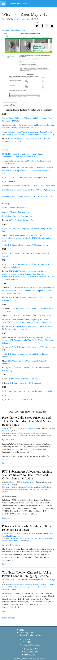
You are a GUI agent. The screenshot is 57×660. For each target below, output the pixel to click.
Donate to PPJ (29, 654)
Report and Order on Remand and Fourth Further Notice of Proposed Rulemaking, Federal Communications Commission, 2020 (27, 170)
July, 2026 (5, 431)
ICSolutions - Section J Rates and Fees (17, 216)
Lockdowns (20, 538)
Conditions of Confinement (19, 433)
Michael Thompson (29, 533)
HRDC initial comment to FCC (20, 399)
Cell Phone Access (16, 584)
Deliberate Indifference (9, 489)
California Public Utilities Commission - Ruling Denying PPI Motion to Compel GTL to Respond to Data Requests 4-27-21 (28, 133)
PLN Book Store (31, 651)
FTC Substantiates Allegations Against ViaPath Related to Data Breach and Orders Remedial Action (27, 474)
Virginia (28, 540)
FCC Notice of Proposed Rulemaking (25, 378)
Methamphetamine (19, 587)
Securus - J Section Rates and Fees (15, 211)
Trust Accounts (31, 487)
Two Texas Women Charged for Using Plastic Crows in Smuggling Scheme (26, 574)
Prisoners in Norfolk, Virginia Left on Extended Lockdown (26, 528)
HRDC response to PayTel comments (23, 326)
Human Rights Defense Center (31, 635)
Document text (9, 104)
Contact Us (27, 639)
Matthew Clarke (28, 428)
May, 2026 (9, 536)
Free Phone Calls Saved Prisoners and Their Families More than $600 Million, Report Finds (27, 420)
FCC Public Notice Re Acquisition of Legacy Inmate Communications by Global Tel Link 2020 (22, 155)
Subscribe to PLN (31, 649)
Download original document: (13, 30)
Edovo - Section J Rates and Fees (15, 207)
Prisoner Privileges (40, 433)
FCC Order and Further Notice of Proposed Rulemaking (29, 322)
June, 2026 (10, 484)
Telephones (23, 435)
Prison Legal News (27, 632)
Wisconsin (21, 19)
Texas (19, 589)
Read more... (7, 463)
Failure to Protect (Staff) (10, 540)
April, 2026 (47, 579)
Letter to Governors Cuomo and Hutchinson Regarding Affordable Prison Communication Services (28, 126)
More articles (8, 617)
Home (22, 629)
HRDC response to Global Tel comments (26, 383)
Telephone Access (31, 538)
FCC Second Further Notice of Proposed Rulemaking (30, 315)
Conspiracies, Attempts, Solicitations (36, 584)
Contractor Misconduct (17, 487)
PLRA (31, 433)
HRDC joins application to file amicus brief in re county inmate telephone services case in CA (27, 236)
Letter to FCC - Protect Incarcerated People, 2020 (27, 177)
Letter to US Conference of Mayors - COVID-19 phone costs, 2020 (28, 185)
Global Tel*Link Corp (25, 489)
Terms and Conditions (31, 644)
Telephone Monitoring (44, 487)
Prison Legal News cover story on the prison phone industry (31, 391)
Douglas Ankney (28, 482)
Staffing (12, 538)
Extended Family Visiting (45, 538)
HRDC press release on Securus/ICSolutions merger (27, 245)
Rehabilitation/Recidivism (10, 435)
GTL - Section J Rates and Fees (21, 220)
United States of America (42, 435)
